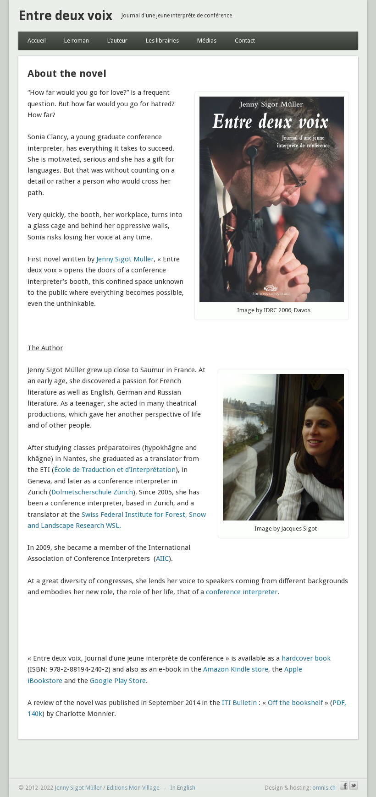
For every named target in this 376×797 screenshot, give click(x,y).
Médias (206, 40)
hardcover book (306, 658)
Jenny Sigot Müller (124, 259)
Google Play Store (118, 681)
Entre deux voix (65, 15)
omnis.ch (324, 787)
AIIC (162, 558)
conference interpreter (241, 592)
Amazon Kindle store (235, 669)
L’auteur (117, 40)
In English (182, 787)
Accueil (37, 40)
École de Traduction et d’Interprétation (115, 470)
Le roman (76, 40)
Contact (245, 40)
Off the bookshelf (295, 703)
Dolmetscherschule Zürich (92, 492)
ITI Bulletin (239, 703)
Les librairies (162, 40)
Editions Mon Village (133, 787)
